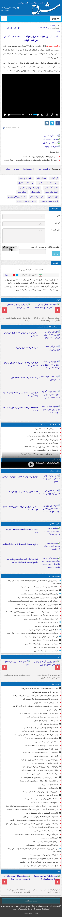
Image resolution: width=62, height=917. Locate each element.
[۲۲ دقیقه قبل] (46, 666)
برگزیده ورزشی (54, 470)
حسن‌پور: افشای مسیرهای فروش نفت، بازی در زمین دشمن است (35, 695)
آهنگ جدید (22, 192)
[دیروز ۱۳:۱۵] (49, 412)
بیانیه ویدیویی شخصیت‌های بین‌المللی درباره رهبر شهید (38, 713)
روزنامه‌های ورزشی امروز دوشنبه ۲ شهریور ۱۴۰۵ (41, 738)
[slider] (14, 114)
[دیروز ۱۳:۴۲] (49, 397)
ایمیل (57, 222)
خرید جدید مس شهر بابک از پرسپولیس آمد (42, 717)
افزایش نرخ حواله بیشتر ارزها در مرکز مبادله (42, 436)
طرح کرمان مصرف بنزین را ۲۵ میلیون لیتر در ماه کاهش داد (21, 364)
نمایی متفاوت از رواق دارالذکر (47, 788)
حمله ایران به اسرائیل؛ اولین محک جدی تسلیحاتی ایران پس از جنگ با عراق (31, 160)
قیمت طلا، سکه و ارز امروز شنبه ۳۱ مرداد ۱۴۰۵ (41, 446)
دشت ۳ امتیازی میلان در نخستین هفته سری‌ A (41, 798)
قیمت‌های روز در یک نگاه (50, 424)
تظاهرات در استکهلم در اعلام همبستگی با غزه (42, 813)
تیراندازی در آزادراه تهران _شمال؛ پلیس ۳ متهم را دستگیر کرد (20, 394)
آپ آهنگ (54, 178)
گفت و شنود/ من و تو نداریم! (48, 749)
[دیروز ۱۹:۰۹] (49, 352)
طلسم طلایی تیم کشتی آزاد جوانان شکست (22, 491)
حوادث (57, 656)
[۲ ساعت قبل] (46, 881)
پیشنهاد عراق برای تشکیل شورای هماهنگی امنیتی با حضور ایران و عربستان (32, 823)
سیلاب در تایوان (52, 709)
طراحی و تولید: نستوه (31, 913)
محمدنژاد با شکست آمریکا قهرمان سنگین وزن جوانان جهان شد (36, 615)
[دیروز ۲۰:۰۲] (49, 564)
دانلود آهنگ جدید (51, 187)
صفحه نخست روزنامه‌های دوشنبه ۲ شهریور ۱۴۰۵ (22, 531)
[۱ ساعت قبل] (49, 534)
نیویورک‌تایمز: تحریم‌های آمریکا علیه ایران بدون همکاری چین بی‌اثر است (32, 633)
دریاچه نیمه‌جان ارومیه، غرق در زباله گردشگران (20, 544)
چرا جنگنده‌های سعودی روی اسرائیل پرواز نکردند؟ (40, 636)
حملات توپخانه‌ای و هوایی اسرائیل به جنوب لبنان (41, 727)
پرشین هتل (35, 192)
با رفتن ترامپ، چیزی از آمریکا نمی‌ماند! (44, 651)
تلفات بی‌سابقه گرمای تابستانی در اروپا (44, 763)
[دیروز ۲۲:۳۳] (49, 337)
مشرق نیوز (39, 7)
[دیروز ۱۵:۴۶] (49, 382)
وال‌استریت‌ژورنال (28, 169)
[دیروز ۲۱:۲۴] (49, 496)
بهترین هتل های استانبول (48, 182)
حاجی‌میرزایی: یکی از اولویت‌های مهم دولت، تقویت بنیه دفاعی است (34, 820)
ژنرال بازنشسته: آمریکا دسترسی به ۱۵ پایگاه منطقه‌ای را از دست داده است (32, 809)
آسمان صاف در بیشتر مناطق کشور (17, 675)
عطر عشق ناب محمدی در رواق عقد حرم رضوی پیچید (39, 688)
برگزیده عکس (55, 523)
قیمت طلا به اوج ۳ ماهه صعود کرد (46, 450)
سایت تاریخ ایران (25, 178)
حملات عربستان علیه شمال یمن (46, 741)
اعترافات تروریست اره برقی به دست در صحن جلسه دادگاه (37, 604)
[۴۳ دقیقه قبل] (16, 666)
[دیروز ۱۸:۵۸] (49, 367)
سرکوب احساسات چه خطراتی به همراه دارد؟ (42, 774)
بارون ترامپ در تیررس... (49, 838)
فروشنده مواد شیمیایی (49, 201)
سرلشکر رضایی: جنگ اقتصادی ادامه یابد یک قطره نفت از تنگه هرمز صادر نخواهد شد (34, 582)
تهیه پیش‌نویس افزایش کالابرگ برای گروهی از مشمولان (21, 334)
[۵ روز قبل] (16, 309)
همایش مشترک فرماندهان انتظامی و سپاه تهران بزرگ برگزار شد (35, 706)
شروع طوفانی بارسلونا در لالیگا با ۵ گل (44, 802)
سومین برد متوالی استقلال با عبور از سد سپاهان (20, 476)
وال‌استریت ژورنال (44, 169)
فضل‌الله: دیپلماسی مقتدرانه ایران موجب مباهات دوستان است (36, 834)
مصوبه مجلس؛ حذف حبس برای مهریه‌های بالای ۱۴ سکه (20, 409)
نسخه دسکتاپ (31, 900)
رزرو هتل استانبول (25, 182)
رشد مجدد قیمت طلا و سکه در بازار (24, 377)
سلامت (57, 871)
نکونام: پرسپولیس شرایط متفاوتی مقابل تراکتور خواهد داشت (20, 508)
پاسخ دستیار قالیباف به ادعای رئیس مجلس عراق (41, 619)
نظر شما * (55, 229)
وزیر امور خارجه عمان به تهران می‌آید (45, 692)
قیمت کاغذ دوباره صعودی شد (47, 443)
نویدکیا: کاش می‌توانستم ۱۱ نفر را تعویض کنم (42, 845)
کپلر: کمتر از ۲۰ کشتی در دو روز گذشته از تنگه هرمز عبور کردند (35, 734)
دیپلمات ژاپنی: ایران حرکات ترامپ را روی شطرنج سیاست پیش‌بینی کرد (33, 601)
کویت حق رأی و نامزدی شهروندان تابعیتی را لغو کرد (40, 731)
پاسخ (7, 275)
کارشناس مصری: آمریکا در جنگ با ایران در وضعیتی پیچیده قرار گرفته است (32, 611)
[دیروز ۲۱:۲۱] (31, 464)
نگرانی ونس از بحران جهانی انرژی (46, 756)
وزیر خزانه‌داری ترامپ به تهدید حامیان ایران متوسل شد (38, 759)
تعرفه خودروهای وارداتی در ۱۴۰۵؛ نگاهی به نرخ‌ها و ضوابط (46, 319)
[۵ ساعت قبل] (16, 881)
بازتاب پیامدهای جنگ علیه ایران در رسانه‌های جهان (40, 816)
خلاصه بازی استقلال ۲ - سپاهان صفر (45, 640)
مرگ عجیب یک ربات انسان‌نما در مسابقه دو (43, 831)
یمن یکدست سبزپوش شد (49, 724)
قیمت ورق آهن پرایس (16, 196)
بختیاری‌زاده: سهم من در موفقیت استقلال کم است (40, 791)
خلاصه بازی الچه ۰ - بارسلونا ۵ (47, 795)
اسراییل (7, 169)
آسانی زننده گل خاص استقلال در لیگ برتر (43, 827)
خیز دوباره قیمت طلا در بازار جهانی (46, 428)
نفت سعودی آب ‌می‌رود (50, 784)
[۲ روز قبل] (46, 309)
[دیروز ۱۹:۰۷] (49, 511)
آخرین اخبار (55, 684)
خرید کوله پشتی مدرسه (26, 201)
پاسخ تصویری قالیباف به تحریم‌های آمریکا (43, 629)
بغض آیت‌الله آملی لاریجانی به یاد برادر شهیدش (41, 590)
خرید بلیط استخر (36, 196)
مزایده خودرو (53, 196)
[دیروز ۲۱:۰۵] (49, 549)
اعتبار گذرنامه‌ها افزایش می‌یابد (26, 347)
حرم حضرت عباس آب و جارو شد (46, 626)
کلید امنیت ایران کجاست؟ (47, 463)
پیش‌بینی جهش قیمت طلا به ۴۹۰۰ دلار (44, 439)
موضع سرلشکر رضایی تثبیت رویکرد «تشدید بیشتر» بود (39, 594)
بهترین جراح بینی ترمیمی (29, 187)
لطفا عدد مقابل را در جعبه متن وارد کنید (45, 247)
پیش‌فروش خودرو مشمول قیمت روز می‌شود (16, 319)
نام (58, 215)
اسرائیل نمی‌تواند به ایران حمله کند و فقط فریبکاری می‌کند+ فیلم (31, 38)
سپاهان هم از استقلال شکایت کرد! (45, 841)
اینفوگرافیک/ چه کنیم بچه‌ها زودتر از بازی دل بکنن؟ (40, 766)
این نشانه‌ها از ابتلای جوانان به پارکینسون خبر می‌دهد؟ (39, 781)
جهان (54, 18)
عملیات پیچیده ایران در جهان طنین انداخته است (41, 156)
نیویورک (16, 169)
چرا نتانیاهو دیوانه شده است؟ (47, 622)
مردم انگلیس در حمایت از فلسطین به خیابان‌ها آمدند (39, 777)
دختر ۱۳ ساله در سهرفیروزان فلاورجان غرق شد (41, 745)
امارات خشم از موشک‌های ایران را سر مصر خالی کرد (39, 587)
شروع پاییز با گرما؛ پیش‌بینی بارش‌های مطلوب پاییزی (48, 676)
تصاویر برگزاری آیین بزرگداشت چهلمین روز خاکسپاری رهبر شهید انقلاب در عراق (22, 561)
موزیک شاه (41, 178)
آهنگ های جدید (51, 192)
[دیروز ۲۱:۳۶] (49, 481)
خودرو (58, 299)
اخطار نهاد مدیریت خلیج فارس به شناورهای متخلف (40, 858)
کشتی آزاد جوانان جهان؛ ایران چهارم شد (44, 855)
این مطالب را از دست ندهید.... (48, 326)
